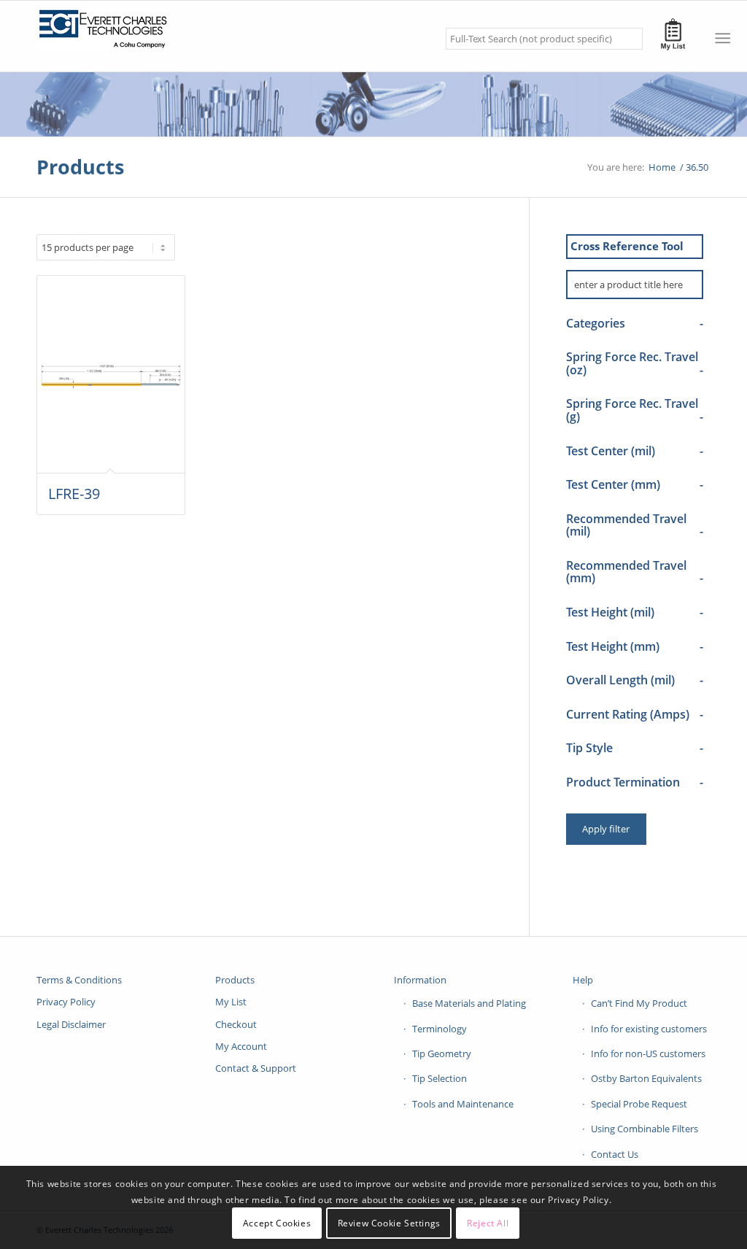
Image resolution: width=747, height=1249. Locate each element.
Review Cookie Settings (389, 1223)
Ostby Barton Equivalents (646, 1078)
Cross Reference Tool (627, 246)
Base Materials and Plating (469, 1003)
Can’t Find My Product (639, 1003)
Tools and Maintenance (463, 1103)
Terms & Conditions (79, 979)
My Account (241, 1046)
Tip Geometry (441, 1053)
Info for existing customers (649, 1028)
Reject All (487, 1223)
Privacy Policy (66, 1001)
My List (231, 1001)
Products (80, 166)
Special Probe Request (639, 1103)
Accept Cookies (277, 1223)
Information (420, 979)
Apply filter (606, 828)
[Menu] (722, 38)
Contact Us (614, 1154)
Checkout (236, 1024)
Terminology (439, 1028)
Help (583, 979)
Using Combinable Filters (644, 1128)
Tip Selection (439, 1078)
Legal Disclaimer (71, 1024)
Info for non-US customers (648, 1053)
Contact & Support (255, 1068)
